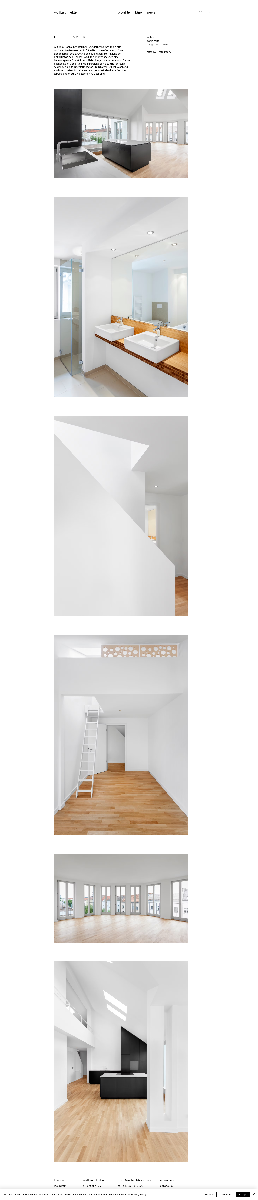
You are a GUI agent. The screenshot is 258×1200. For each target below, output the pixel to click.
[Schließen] (254, 1194)
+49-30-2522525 (133, 1185)
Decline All (225, 1194)
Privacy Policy (138, 1194)
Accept (243, 1194)
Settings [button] (209, 1194)
